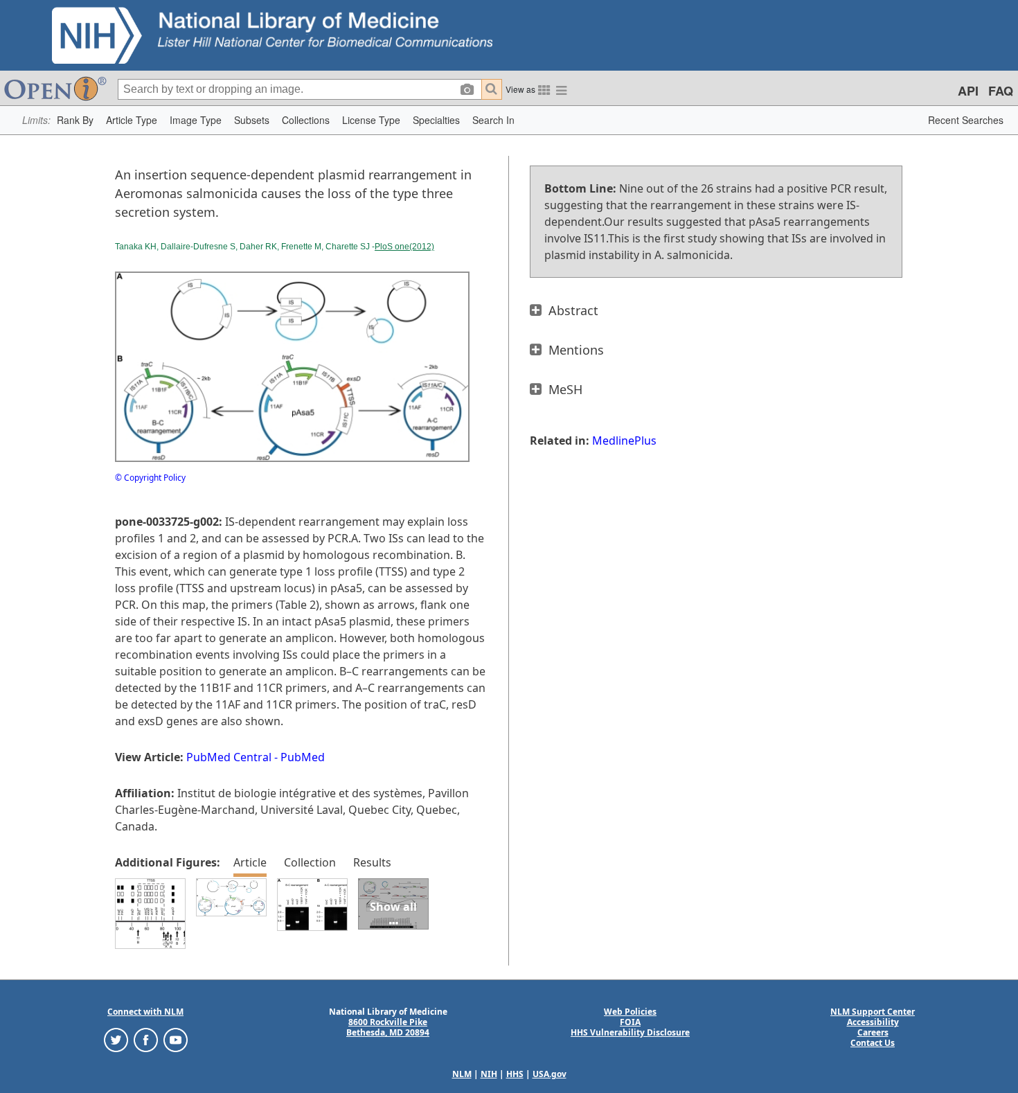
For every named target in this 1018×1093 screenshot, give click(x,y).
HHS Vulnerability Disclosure (630, 1032)
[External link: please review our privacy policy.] (116, 1039)
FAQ (1000, 91)
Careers (872, 1032)
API (968, 91)
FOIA (630, 1022)
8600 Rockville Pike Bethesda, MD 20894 (387, 1027)
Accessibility (873, 1022)
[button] (75, 120)
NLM (462, 1074)
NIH (489, 1074)
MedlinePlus (624, 440)
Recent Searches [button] (965, 120)
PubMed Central (228, 757)
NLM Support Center (872, 1012)
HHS (515, 1074)
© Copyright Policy (150, 477)
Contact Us (872, 1043)
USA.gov (549, 1074)
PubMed (302, 757)
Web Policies (630, 1012)
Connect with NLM (145, 1012)
